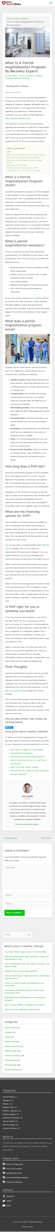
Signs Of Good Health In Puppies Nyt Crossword (24, 1005)
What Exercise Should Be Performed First (27, 757)
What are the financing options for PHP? (22, 168)
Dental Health (10, 1028)
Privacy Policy (27, 1227)
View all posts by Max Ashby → (27, 824)
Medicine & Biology (21, 78)
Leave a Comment (26, 76)
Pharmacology (10, 1065)
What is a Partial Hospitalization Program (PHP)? (26, 155)
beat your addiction (13, 691)
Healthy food (9, 1042)
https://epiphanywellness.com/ (18, 118)
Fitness (7, 1037)
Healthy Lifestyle (11, 1046)
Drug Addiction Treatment (21, 753)
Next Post (46, 838)
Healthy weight (10, 1051)
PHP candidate (36, 298)
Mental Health (10, 1060)
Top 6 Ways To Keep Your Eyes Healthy (26, 750)
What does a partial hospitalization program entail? (24, 161)
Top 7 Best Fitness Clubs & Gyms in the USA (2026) (25, 952)
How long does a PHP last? (17, 165)
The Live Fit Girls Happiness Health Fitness (22, 1009)
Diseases (8, 1032)
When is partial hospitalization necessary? (23, 157)
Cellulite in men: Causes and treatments (21, 971)
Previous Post (10, 838)
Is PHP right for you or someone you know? (23, 170)
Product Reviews (11, 1070)
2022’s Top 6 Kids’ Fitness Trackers (24, 767)
